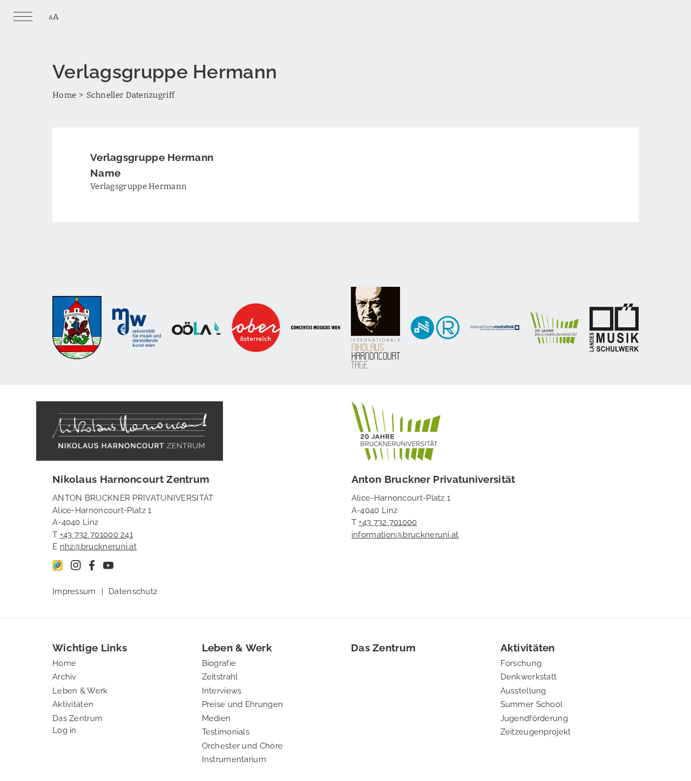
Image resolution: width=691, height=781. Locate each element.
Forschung (521, 662)
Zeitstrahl (220, 675)
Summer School (531, 703)
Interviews (222, 689)
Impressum (74, 590)
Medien (216, 717)
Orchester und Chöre (242, 744)
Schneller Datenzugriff (130, 94)
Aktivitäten (72, 703)
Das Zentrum (77, 717)
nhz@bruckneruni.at (98, 545)
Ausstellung (523, 689)
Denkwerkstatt (528, 675)
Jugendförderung (534, 717)
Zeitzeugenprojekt (535, 730)
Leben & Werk (80, 689)
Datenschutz (133, 590)
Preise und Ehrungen (242, 703)
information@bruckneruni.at (405, 533)
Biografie (219, 662)
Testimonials (226, 730)
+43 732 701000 (387, 521)
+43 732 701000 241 (96, 533)
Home (64, 94)
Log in (64, 729)
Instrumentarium (234, 758)
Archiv (64, 675)
